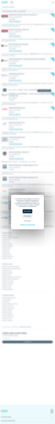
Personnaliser (27, 221)
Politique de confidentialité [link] (27, 225)
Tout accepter (27, 211)
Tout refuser (27, 216)
